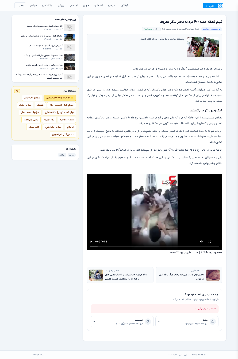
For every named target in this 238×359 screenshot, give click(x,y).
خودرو (86, 5)
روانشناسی (47, 5)
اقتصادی (98, 5)
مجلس (33, 5)
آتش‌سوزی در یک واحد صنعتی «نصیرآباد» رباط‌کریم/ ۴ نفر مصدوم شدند (39, 76)
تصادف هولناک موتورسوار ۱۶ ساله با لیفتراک (44, 55)
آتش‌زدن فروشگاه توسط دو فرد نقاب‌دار (46, 46)
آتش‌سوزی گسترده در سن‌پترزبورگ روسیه (45, 26)
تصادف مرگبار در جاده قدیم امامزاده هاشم (44, 65)
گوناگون (124, 5)
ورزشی (61, 5)
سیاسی (111, 5)
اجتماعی (74, 5)
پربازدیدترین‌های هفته (65, 20)
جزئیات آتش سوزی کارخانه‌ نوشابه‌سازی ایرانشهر (42, 36)
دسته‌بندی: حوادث (210, 29)
